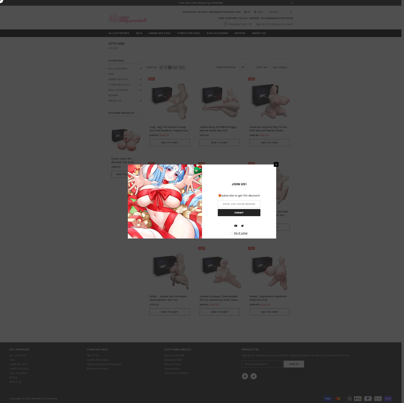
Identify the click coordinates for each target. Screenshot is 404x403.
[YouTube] (235, 225)
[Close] (276, 164)
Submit (239, 212)
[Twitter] (242, 225)
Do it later (241, 233)
